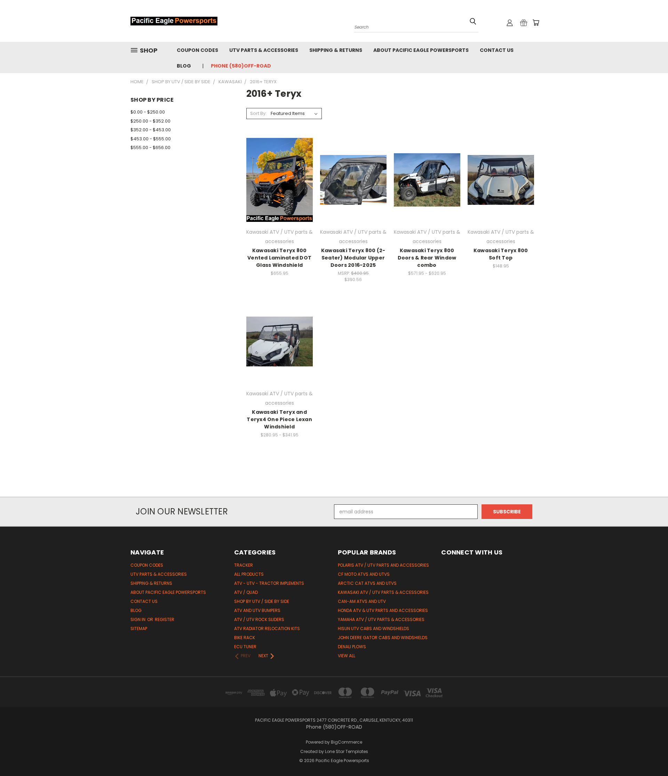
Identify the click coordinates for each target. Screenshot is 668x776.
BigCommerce (346, 742)
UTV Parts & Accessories (263, 50)
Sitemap (138, 628)
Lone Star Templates (346, 751)
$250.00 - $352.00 (150, 121)
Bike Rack (244, 638)
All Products (249, 574)
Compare (277, 179)
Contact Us (497, 50)
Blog (184, 65)
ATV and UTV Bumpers (257, 610)
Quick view (279, 166)
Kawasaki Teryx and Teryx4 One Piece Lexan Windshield (279, 419)
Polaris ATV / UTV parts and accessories (383, 565)
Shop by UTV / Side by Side (261, 601)
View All (346, 656)
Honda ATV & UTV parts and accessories (383, 610)
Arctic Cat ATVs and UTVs (367, 583)
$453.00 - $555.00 (150, 138)
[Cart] (535, 22)
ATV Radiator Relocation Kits (267, 628)
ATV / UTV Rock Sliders (259, 619)
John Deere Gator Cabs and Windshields (383, 638)
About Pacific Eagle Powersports (421, 50)
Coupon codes (197, 50)
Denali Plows (352, 647)
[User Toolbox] (509, 22)
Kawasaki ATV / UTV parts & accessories (383, 592)
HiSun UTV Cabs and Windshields (373, 628)
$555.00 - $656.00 (150, 147)
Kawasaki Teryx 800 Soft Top (501, 254)
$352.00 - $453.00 (150, 129)
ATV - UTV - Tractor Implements (269, 583)
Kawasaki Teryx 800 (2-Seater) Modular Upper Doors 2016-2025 (353, 258)
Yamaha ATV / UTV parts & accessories (381, 619)
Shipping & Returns (335, 50)
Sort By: (258, 113)
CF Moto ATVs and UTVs (364, 574)
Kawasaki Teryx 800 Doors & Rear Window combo (427, 258)
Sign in (138, 619)
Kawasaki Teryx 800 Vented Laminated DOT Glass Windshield (279, 258)
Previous (649, 754)
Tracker (243, 565)
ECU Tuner (245, 647)
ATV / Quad (246, 592)
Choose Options (279, 192)
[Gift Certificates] (523, 22)
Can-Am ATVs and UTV (362, 601)
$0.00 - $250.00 (147, 112)
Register (164, 619)
